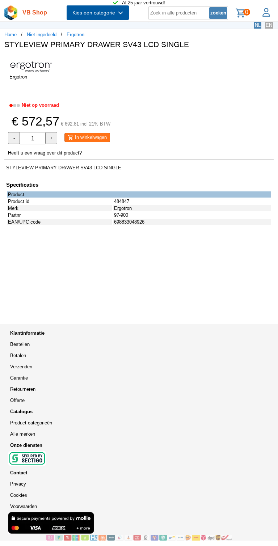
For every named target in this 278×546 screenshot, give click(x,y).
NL (258, 25)
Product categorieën (31, 423)
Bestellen (20, 344)
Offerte (17, 400)
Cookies (18, 495)
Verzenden (21, 366)
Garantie (19, 378)
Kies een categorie (95, 13)
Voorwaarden (23, 506)
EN (269, 25)
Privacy (18, 484)
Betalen (18, 355)
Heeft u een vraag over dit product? (45, 153)
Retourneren (22, 389)
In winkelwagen (90, 137)
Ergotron (75, 34)
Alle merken (22, 434)
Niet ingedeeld (41, 34)
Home (10, 34)
